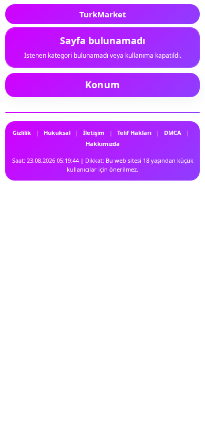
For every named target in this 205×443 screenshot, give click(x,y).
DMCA (172, 132)
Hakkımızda (103, 143)
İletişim (94, 132)
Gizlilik (22, 132)
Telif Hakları (134, 132)
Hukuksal (57, 132)
